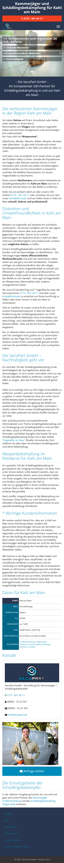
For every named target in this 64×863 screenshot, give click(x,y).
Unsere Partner (13, 840)
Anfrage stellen (33, 771)
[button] (5, 53)
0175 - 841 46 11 (20, 195)
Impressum (10, 826)
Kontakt (9, 813)
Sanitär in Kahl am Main (17, 846)
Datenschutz (11, 833)
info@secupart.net (17, 714)
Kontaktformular (18, 198)
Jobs (7, 820)
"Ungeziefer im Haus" (13, 440)
